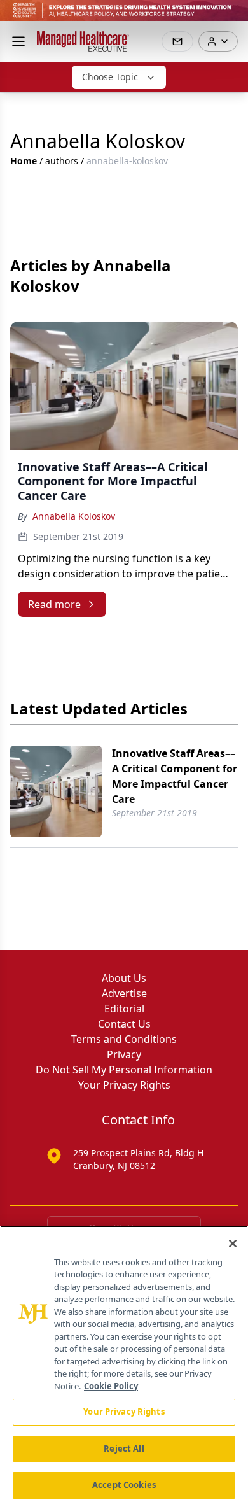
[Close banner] (231, 16)
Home (23, 161)
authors (61, 161)
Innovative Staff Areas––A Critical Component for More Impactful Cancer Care (174, 776)
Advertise (124, 993)
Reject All (124, 1448)
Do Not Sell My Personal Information (124, 1070)
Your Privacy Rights (124, 1085)
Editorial (124, 1009)
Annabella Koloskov (73, 516)
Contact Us (124, 1024)
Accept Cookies (124, 1485)
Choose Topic (110, 77)
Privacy (124, 1054)
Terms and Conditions (124, 1039)
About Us (124, 978)
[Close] (233, 1243)
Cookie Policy (111, 1386)
